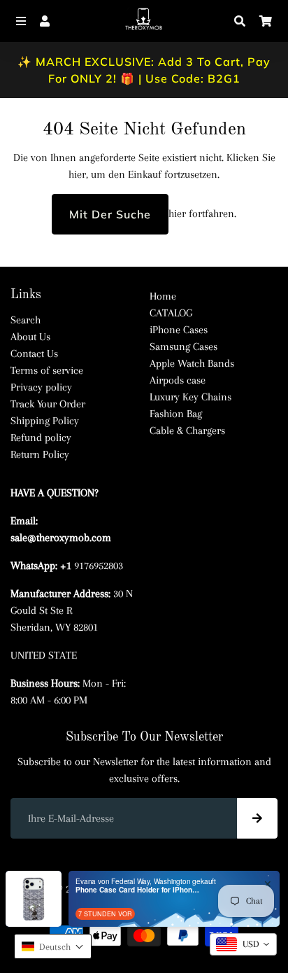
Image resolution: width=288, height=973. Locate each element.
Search (25, 320)
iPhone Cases (179, 329)
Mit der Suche (110, 214)
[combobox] (243, 944)
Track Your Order (47, 404)
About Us (30, 336)
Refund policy (40, 437)
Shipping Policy (44, 420)
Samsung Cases (183, 346)
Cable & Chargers (187, 430)
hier (77, 174)
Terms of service (46, 370)
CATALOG (171, 313)
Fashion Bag (176, 413)
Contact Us (34, 353)
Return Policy (39, 454)
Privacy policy (41, 387)
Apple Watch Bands (192, 363)
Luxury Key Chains (190, 397)
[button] (53, 946)
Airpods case (178, 380)
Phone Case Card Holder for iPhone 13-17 (138, 890)
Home (163, 296)
